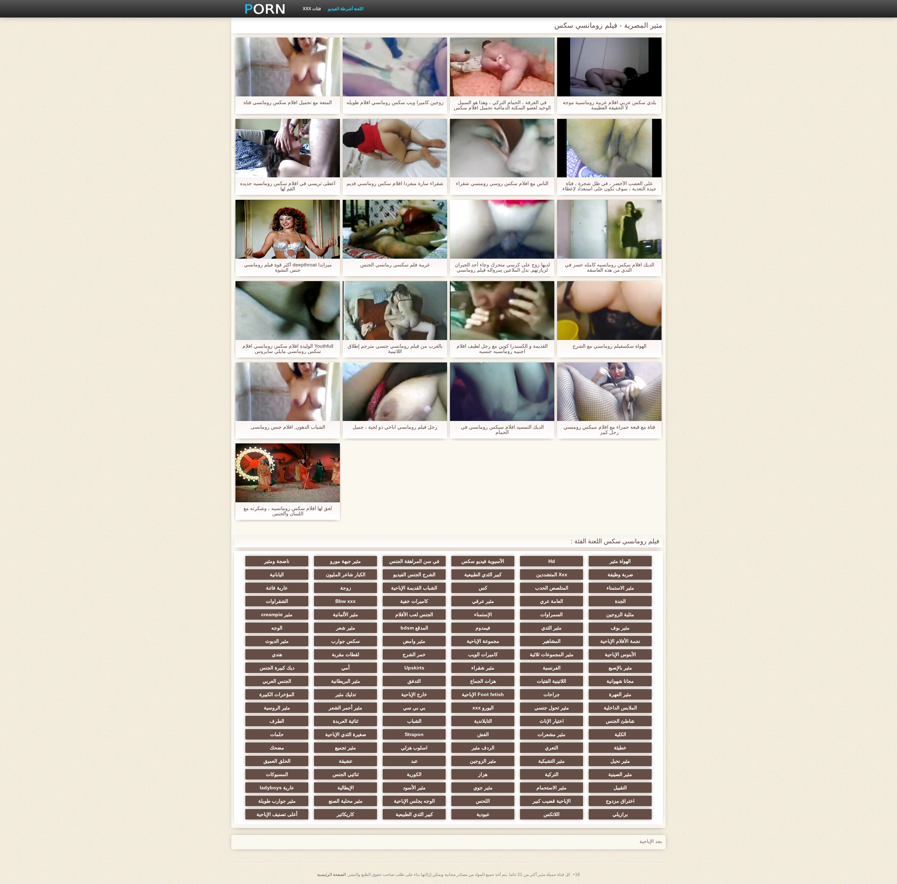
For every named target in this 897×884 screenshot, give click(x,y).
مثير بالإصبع (620, 668)
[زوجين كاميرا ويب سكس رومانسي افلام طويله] (395, 67)
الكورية (414, 774)
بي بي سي (414, 707)
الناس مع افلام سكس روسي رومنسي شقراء (502, 183)
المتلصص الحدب (551, 588)
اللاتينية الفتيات (551, 681)
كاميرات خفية (414, 601)
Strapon (414, 734)
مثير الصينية (620, 774)
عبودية (483, 814)
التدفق (414, 681)
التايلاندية (483, 721)
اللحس (483, 801)
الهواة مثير (620, 561)
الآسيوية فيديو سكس (482, 561)
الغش (483, 734)
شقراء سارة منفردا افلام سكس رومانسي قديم (395, 183)
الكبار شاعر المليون (345, 574)
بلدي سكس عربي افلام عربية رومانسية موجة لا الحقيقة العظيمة (609, 105)
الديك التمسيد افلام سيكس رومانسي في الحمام (502, 429)
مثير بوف (620, 628)
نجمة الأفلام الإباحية (620, 641)
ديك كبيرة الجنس (277, 668)
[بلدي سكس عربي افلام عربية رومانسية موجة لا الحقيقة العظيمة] (609, 67)
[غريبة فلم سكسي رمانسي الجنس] (395, 229)
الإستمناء (483, 614)
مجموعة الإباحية (483, 641)
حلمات (277, 734)
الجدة (620, 601)
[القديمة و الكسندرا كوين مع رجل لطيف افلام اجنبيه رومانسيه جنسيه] (502, 310)
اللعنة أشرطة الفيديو (345, 8)
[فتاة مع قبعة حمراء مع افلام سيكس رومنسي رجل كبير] (609, 391)
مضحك (277, 747)
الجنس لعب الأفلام (414, 614)
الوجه (276, 628)
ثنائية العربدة (345, 721)
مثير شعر (345, 628)
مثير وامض (414, 641)
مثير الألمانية (345, 614)
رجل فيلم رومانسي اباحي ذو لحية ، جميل (394, 427)
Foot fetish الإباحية (483, 694)
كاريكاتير (345, 814)
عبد (414, 761)
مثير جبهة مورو (345, 561)
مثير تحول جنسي (551, 707)
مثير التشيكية (551, 761)
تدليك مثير (345, 694)
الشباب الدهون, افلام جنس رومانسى (288, 427)
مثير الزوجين (483, 761)
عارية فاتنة (277, 588)
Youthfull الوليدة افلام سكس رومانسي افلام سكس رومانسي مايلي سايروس (287, 349)
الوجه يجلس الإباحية (414, 801)
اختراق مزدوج (620, 801)
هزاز (482, 774)
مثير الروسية (277, 707)
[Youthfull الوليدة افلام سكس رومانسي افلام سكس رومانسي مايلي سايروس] (287, 310)
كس (483, 588)
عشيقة (345, 761)
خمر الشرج (414, 654)
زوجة (345, 588)
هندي (277, 654)
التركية (552, 774)
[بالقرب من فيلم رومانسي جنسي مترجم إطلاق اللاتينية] (395, 310)
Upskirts (414, 668)
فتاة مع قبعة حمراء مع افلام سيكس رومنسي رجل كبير (609, 429)
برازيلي (620, 814)
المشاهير (552, 641)
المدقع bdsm (414, 628)
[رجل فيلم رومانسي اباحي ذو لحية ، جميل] (395, 391)
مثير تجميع (345, 747)
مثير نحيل (620, 761)
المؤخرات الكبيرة (276, 694)
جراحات (551, 694)
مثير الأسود (414, 787)
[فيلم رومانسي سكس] (262, 9)
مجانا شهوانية (620, 681)
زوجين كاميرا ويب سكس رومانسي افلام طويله (395, 102)
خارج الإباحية (414, 694)
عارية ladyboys (277, 787)
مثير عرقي (483, 601)
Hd (551, 561)
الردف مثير (483, 747)
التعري (551, 747)
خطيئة (620, 747)
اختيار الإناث (552, 721)
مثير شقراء (482, 668)
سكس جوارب (345, 641)
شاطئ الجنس (620, 721)
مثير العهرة (620, 694)
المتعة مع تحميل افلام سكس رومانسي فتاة (288, 102)
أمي (345, 668)
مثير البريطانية (345, 681)
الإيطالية (345, 787)
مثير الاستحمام (551, 787)
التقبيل (620, 787)
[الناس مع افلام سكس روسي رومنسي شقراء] (502, 148)
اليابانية (277, 574)
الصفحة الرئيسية (331, 874)
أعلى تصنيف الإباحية (276, 814)
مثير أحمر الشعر (345, 707)
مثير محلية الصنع (346, 801)
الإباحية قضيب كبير (552, 801)
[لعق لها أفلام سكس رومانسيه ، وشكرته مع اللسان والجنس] (287, 472)
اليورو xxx (483, 707)
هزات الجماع (483, 681)
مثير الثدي (551, 628)
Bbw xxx (345, 601)
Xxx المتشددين (551, 574)
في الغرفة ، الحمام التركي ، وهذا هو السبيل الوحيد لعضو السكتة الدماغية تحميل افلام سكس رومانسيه (502, 105)
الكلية (620, 734)
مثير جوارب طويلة (277, 801)
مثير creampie (277, 614)
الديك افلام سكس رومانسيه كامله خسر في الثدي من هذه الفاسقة (609, 267)
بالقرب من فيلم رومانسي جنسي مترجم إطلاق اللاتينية (395, 349)
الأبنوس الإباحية (620, 654)
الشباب (414, 721)
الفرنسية (552, 668)
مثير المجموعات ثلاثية (552, 654)
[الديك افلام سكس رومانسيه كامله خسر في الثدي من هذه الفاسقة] (609, 229)
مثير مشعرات (551, 734)
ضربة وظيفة (620, 574)
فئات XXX (312, 8)
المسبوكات (277, 774)
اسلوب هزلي (414, 747)
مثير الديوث (277, 641)
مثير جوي (483, 787)
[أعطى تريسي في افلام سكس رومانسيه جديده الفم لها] (287, 148)
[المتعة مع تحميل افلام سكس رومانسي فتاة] (287, 67)
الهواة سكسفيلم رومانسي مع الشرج (609, 346)
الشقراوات (277, 601)
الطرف (276, 721)
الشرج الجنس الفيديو (414, 574)
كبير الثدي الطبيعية (483, 574)
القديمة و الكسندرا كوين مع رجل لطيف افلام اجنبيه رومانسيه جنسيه (502, 349)
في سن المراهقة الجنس (414, 561)
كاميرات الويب (483, 654)
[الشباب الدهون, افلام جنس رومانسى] (287, 391)
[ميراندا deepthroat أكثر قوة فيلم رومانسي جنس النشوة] (287, 229)
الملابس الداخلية (620, 707)
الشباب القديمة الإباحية (414, 588)
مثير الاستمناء (620, 588)
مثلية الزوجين (620, 614)
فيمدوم (482, 628)
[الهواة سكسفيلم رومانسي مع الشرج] (609, 310)
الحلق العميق (276, 761)
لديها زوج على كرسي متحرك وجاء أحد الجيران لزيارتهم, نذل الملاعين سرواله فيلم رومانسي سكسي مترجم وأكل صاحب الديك (502, 267)
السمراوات (551, 614)
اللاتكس (551, 814)
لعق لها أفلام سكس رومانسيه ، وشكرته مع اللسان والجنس (288, 511)
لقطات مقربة (345, 654)
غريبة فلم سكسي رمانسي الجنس (395, 264)
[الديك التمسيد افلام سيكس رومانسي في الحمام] (502, 391)
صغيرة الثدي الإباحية (345, 734)
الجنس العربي (276, 681)
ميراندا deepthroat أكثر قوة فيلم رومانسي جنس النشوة (288, 267)
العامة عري (551, 601)
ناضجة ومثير (276, 561)
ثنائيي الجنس (346, 774)
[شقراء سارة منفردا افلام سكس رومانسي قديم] (395, 148)
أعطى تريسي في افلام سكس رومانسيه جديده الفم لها (287, 186)
